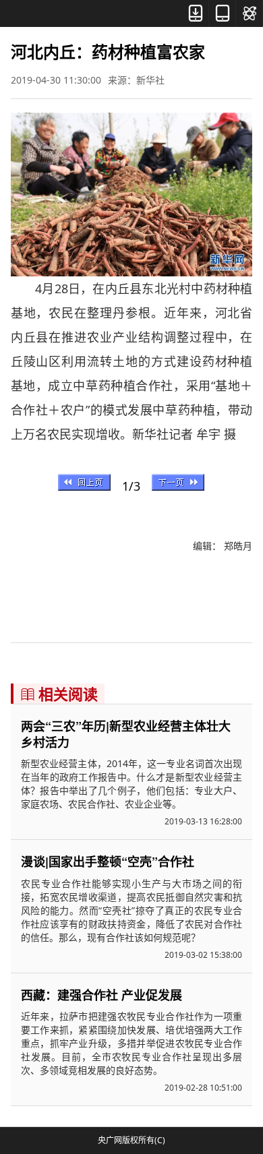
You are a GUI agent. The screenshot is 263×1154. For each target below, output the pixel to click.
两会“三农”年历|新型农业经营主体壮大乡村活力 (126, 734)
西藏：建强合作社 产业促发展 (101, 995)
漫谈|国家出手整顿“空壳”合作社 (107, 861)
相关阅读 (59, 694)
